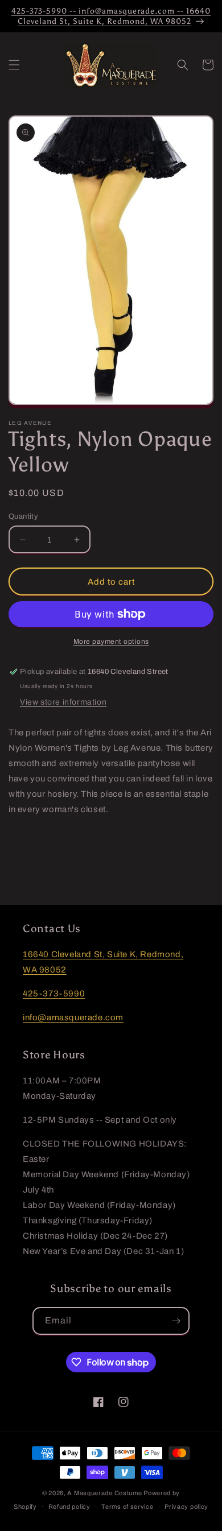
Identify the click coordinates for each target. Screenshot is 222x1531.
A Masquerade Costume (104, 1492)
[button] (14, 64)
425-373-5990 (54, 993)
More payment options (111, 641)
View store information (63, 702)
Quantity (23, 516)
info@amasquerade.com (73, 1017)
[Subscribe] (175, 1321)
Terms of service (127, 1506)
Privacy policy (186, 1506)
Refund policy (69, 1506)
